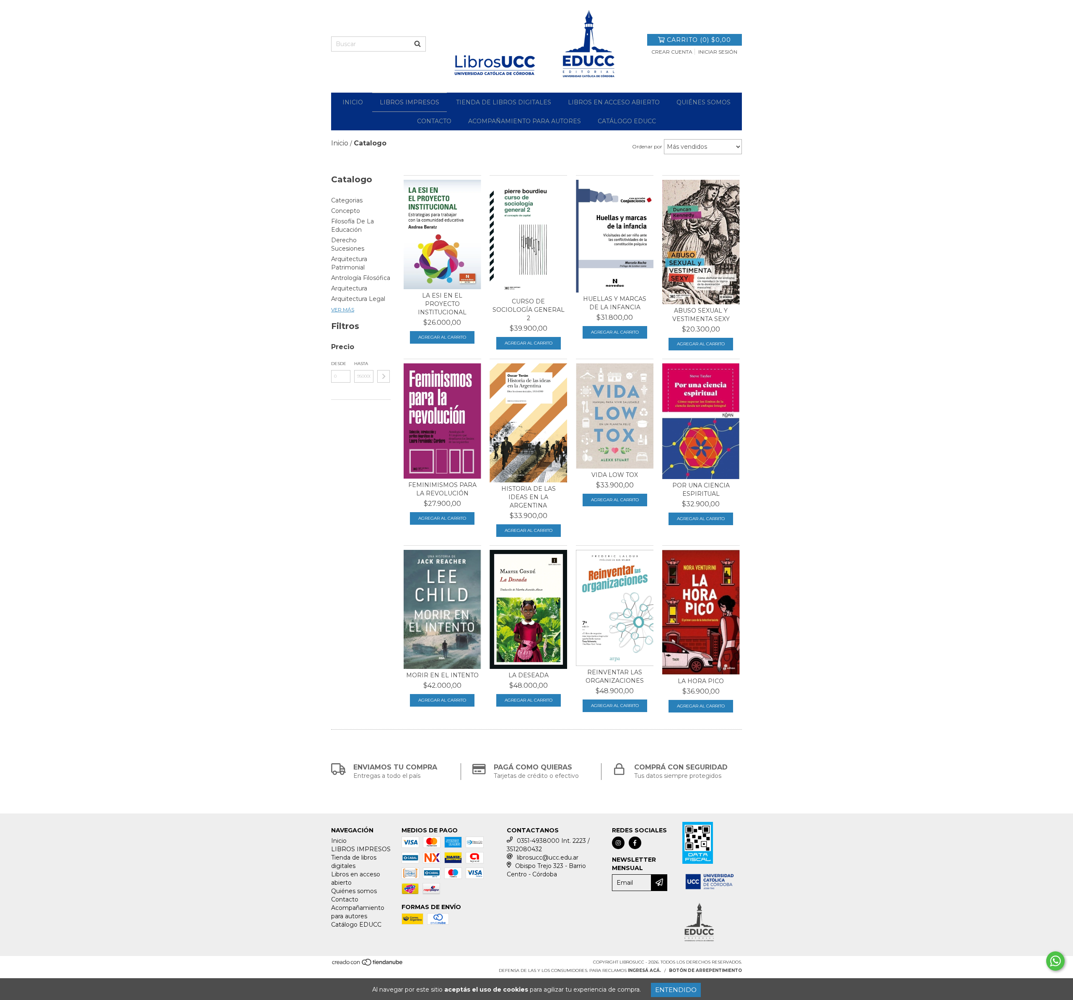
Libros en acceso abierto (614, 102)
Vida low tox (614, 475)
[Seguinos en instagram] (618, 843)
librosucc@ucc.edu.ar (547, 857)
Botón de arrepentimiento (705, 970)
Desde (338, 363)
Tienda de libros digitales (503, 102)
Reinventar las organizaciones (615, 676)
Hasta (361, 363)
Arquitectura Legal (358, 299)
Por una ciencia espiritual (701, 489)
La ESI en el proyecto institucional (442, 304)
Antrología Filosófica (360, 278)
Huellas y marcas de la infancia (614, 303)
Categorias (347, 200)
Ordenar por (647, 146)
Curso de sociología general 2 (528, 310)
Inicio (352, 102)
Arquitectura (349, 288)
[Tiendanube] (367, 965)
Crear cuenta (671, 52)
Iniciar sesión (717, 52)
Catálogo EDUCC (627, 121)
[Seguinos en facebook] (635, 843)
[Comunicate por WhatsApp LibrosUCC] (1055, 961)
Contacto (434, 121)
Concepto (345, 211)
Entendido (676, 990)
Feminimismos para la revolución (442, 489)
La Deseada (528, 675)
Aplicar (383, 376)
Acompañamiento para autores (524, 121)
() (699, 40)
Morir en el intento (442, 675)
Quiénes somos (703, 102)
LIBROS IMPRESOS (409, 102)
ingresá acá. (644, 970)
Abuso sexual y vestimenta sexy (701, 315)
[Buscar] (417, 44)
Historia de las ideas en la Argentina (528, 497)
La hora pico (701, 681)
